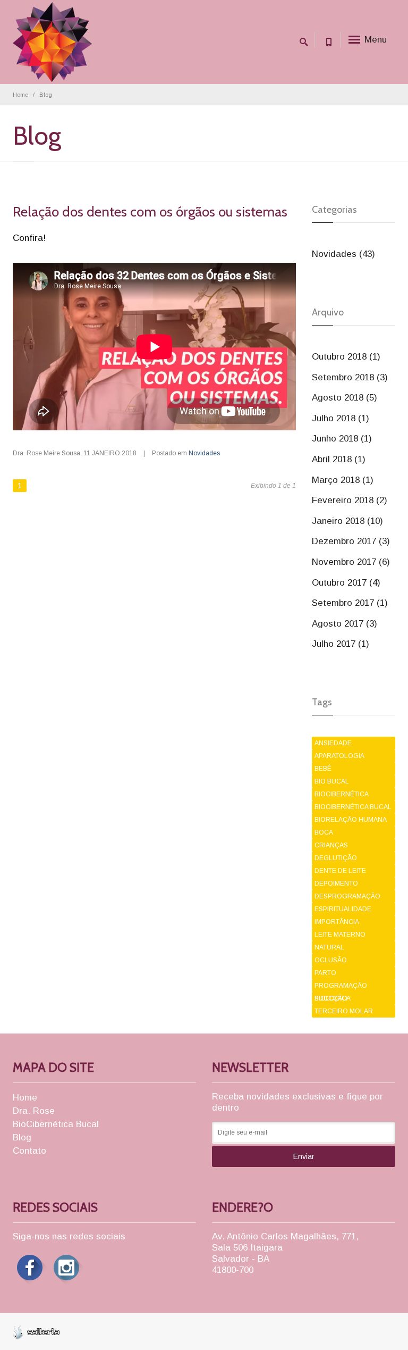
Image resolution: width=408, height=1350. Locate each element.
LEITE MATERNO (340, 934)
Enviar (303, 1156)
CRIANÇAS (331, 845)
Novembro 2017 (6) (351, 562)
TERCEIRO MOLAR (343, 1011)
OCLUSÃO (330, 960)
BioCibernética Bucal (56, 1124)
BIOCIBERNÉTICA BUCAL (353, 807)
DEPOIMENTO (336, 883)
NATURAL (329, 947)
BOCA (323, 832)
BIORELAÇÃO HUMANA (350, 819)
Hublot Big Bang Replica (39, 1329)
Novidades (204, 453)
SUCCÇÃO (330, 998)
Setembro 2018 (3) (350, 377)
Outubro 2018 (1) (346, 357)
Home (20, 94)
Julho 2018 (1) (340, 418)
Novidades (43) (343, 254)
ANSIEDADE (333, 743)
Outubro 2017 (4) (346, 583)
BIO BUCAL (331, 781)
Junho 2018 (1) (342, 439)
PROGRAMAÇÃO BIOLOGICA (340, 987)
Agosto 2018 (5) (344, 398)
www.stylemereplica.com (107, 1329)
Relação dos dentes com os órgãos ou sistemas (150, 211)
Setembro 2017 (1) (350, 603)
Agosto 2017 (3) (344, 624)
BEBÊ (323, 768)
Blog (22, 1137)
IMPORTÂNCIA (336, 922)
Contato (29, 1151)
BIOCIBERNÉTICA (341, 794)
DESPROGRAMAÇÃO (347, 896)
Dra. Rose (34, 1111)
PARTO (325, 973)
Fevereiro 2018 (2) (349, 500)
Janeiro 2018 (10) (347, 521)
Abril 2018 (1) (339, 459)
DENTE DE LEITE (340, 870)
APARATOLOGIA (339, 756)
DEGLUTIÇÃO (335, 858)
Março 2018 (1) (342, 480)
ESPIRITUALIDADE (342, 909)
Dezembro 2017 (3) (351, 541)
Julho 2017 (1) (340, 644)
